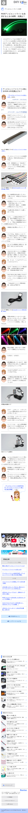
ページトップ (8, 785)
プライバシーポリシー (10, 800)
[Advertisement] (14, 70)
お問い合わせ (10, 804)
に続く (14, 487)
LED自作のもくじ (15, 616)
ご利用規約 (9, 797)
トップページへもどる (15, 621)
